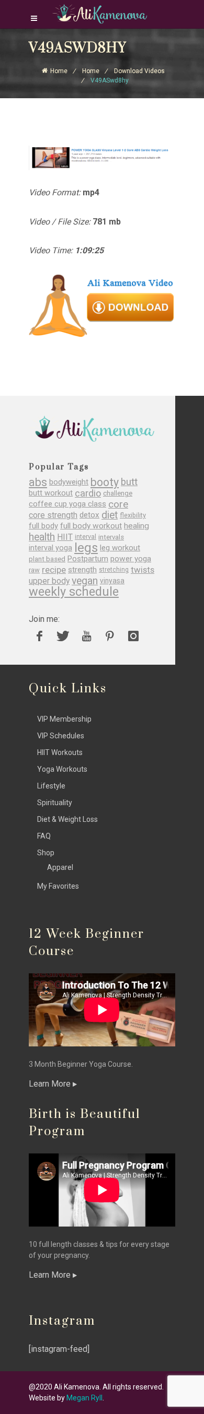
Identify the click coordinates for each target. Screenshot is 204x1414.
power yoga (130, 559)
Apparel (60, 867)
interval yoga (50, 548)
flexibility (133, 515)
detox (89, 515)
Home (58, 71)
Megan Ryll (84, 1398)
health (42, 537)
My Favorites (58, 886)
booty (104, 482)
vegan (85, 580)
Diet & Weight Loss (67, 819)
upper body (49, 580)
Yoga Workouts (62, 769)
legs (86, 548)
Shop (45, 853)
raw (34, 570)
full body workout (91, 526)
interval (85, 536)
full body (43, 526)
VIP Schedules (60, 736)
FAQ (44, 836)
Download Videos (139, 71)
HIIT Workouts (60, 752)
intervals (111, 537)
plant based (47, 559)
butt (129, 482)
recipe (54, 569)
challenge (117, 493)
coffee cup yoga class (67, 504)
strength (82, 569)
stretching (114, 569)
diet (109, 515)
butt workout (51, 493)
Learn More (51, 1084)
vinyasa (112, 580)
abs (38, 482)
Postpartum (87, 559)
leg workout (120, 548)
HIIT (65, 537)
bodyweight (68, 482)
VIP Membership (64, 719)
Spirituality (54, 802)
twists (142, 569)
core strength (53, 515)
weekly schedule (74, 591)
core (118, 504)
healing (136, 526)
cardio (88, 493)
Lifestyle (51, 786)
